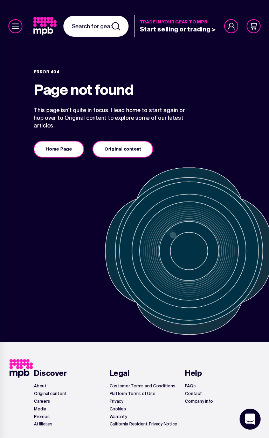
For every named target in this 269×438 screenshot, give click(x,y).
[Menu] (15, 26)
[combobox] (96, 26)
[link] (45, 26)
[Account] (231, 26)
